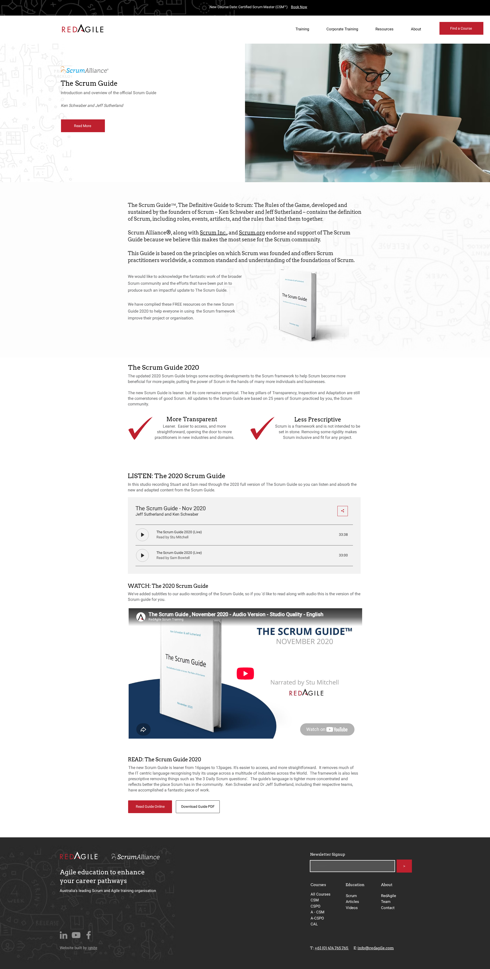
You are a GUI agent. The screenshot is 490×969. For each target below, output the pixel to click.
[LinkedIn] (63, 935)
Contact (388, 907)
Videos (352, 907)
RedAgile (388, 895)
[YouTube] (76, 935)
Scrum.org (252, 233)
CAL (314, 924)
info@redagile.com (376, 948)
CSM (315, 900)
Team (385, 901)
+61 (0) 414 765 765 (332, 948)
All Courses (320, 894)
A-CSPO (317, 918)
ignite (92, 948)
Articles (352, 901)
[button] (306, 29)
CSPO (315, 906)
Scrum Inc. (213, 233)
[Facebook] (88, 935)
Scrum (351, 895)
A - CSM (318, 912)
